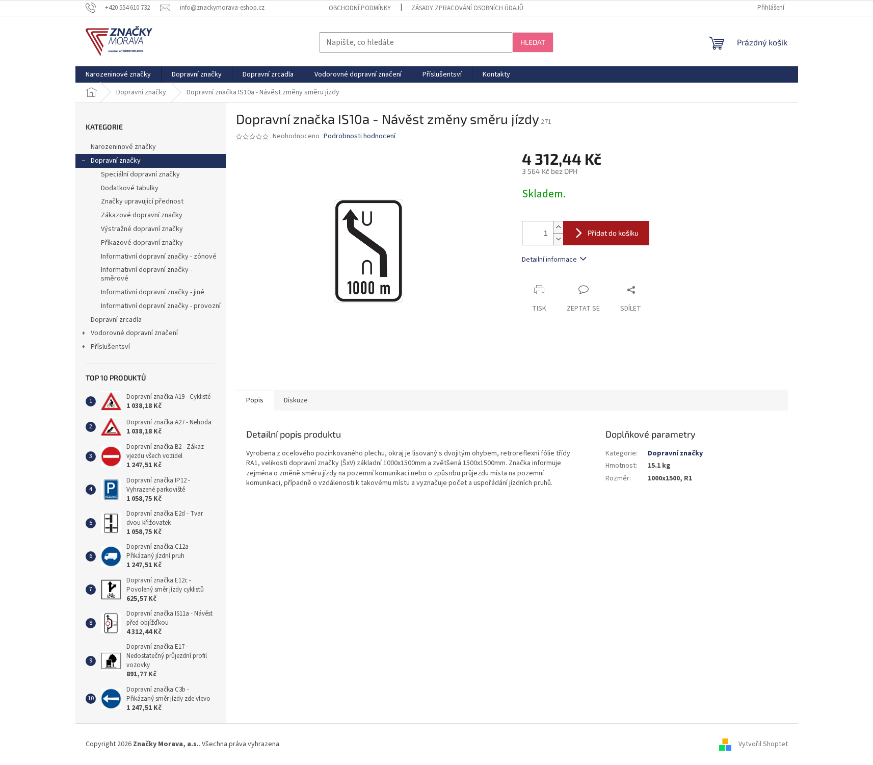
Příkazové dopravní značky (142, 243)
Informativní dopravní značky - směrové (146, 274)
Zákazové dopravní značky (141, 215)
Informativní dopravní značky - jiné (152, 292)
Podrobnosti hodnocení (359, 136)
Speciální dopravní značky (140, 174)
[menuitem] (118, 74)
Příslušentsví (110, 347)
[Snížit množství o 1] (558, 239)
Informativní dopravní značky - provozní (161, 306)
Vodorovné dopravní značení (134, 333)
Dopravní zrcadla (116, 320)
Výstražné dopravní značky (142, 229)
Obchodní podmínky (360, 8)
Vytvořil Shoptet (763, 744)
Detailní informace (549, 259)
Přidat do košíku (613, 232)
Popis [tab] (254, 400)
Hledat (532, 42)
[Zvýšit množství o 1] (558, 227)
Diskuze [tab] (296, 400)
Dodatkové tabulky (129, 188)
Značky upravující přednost (142, 201)
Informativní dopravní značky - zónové (159, 256)
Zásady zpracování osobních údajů (467, 8)
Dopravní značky (116, 161)
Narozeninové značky (123, 147)
